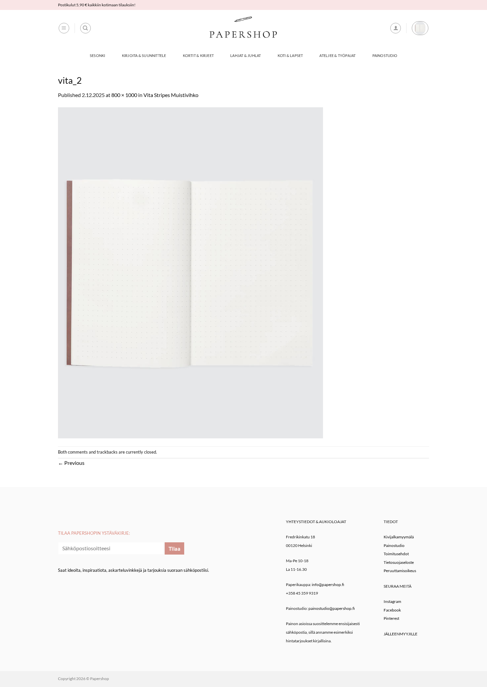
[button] (64, 28)
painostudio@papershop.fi (331, 608)
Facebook (392, 610)
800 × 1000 (124, 95)
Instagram (392, 601)
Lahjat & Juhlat (245, 55)
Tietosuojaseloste (399, 562)
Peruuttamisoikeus (400, 570)
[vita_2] (190, 272)
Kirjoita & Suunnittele (144, 55)
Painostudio (384, 55)
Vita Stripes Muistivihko (170, 95)
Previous (71, 463)
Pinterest (391, 618)
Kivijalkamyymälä (399, 536)
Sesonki (97, 55)
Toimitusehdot (396, 553)
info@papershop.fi (328, 584)
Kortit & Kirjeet (198, 55)
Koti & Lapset (290, 55)
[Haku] (85, 28)
